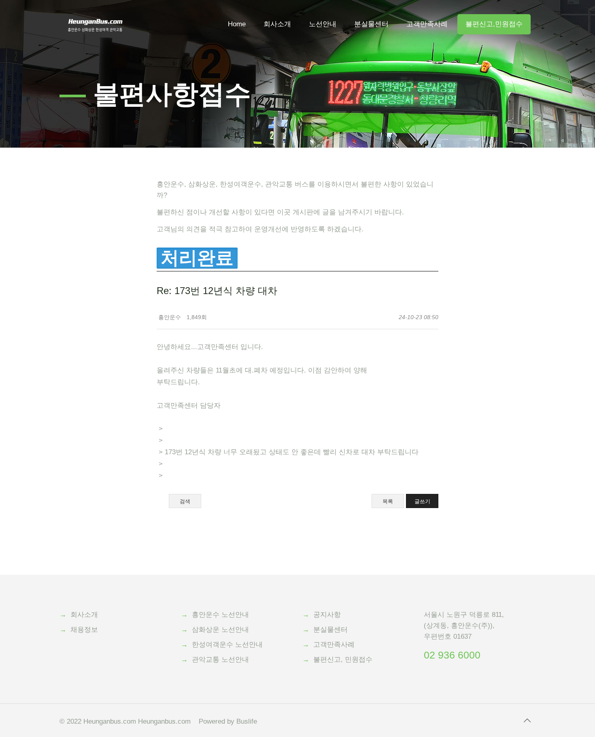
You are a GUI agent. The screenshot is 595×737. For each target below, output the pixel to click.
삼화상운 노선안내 (220, 629)
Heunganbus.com (109, 721)
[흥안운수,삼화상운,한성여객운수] (95, 12)
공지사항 (327, 614)
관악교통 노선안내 (220, 659)
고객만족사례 (334, 644)
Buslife (246, 721)
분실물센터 (330, 629)
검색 (185, 501)
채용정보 (84, 629)
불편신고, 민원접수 (342, 659)
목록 (387, 501)
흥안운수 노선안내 (220, 614)
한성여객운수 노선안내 (227, 644)
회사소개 (84, 614)
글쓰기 (422, 501)
